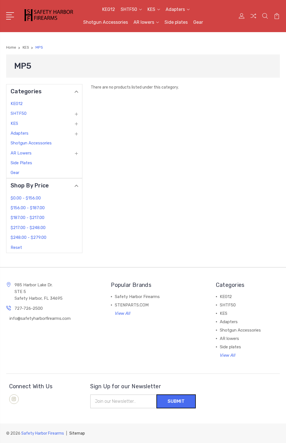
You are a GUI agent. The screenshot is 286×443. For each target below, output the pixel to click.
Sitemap (77, 433)
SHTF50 (129, 9)
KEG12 (108, 9)
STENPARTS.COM (132, 305)
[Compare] (253, 19)
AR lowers (144, 22)
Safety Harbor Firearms (137, 296)
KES (151, 9)
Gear (198, 22)
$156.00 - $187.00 (28, 207)
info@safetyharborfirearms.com (40, 318)
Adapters (175, 9)
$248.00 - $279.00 (28, 237)
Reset (16, 247)
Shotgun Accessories (105, 22)
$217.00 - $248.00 (28, 227)
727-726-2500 (29, 308)
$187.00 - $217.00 (27, 217)
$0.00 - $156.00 (26, 198)
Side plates (176, 22)
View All (122, 313)
